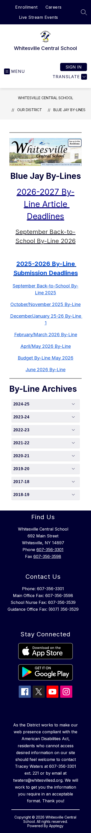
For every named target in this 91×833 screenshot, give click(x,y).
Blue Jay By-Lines (69, 110)
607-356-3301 (49, 549)
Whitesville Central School (45, 98)
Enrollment (26, 7)
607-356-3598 (47, 556)
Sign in (73, 67)
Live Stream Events (38, 17)
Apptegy (56, 826)
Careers (54, 7)
